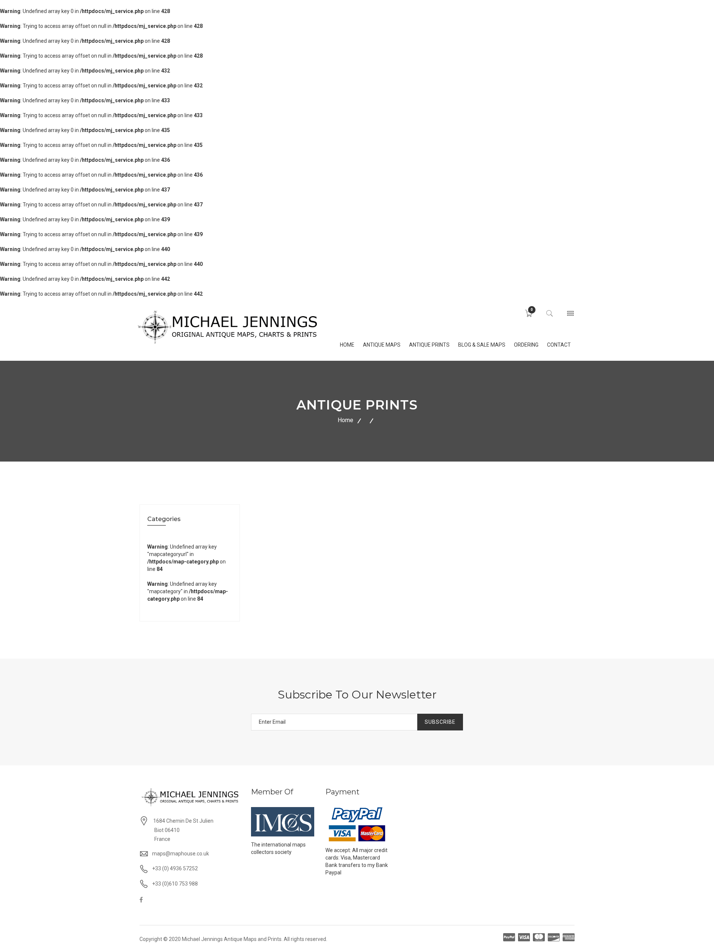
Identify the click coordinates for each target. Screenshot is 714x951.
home (347, 345)
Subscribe (440, 722)
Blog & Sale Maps (481, 345)
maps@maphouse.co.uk (180, 854)
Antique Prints (429, 345)
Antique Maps (382, 345)
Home (345, 420)
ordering (526, 345)
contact (559, 345)
